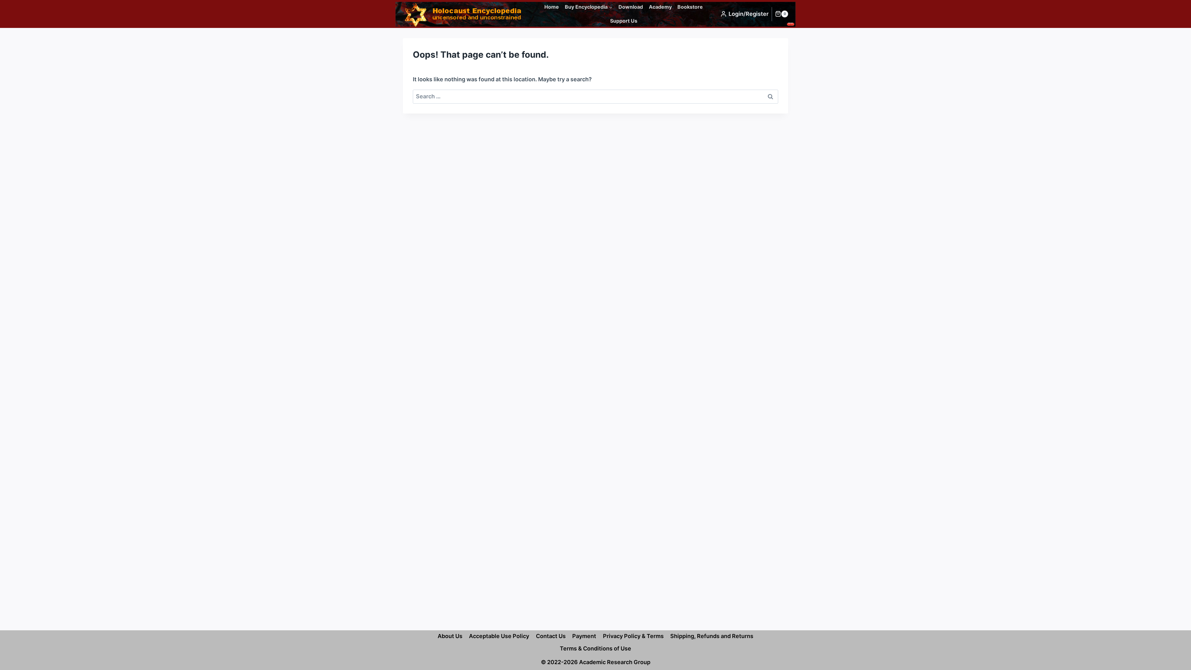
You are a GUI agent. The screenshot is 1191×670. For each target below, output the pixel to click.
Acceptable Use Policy (499, 636)
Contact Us (551, 636)
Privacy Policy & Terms (633, 636)
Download (630, 7)
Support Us (623, 21)
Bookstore (690, 7)
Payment (584, 636)
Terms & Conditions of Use (595, 648)
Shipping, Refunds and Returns (711, 636)
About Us (450, 636)
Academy (660, 7)
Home (551, 7)
